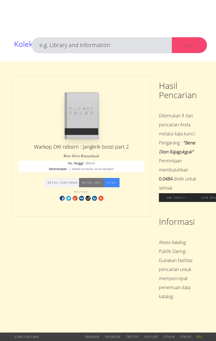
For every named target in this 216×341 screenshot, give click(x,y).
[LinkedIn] (94, 198)
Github (169, 337)
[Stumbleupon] (101, 198)
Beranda (92, 337)
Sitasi (112, 182)
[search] (102, 45)
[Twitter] (68, 198)
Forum (185, 337)
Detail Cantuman (63, 182)
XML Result (176, 197)
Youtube (151, 337)
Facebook (112, 337)
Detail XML (91, 182)
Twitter (132, 337)
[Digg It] (81, 198)
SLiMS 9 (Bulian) (26, 337)
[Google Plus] (75, 198)
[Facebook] (62, 198)
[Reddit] (88, 198)
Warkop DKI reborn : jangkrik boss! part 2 (81, 146)
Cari (189, 45)
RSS (199, 337)
